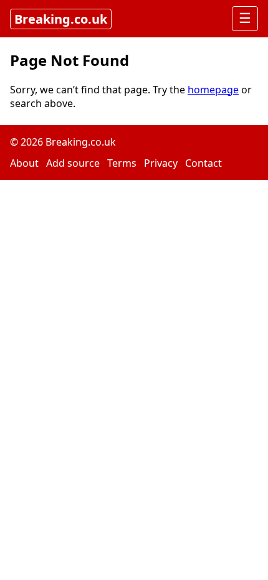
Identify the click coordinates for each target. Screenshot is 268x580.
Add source (73, 163)
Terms (121, 163)
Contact (203, 163)
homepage (213, 89)
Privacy (161, 163)
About (24, 163)
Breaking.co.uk (60, 19)
